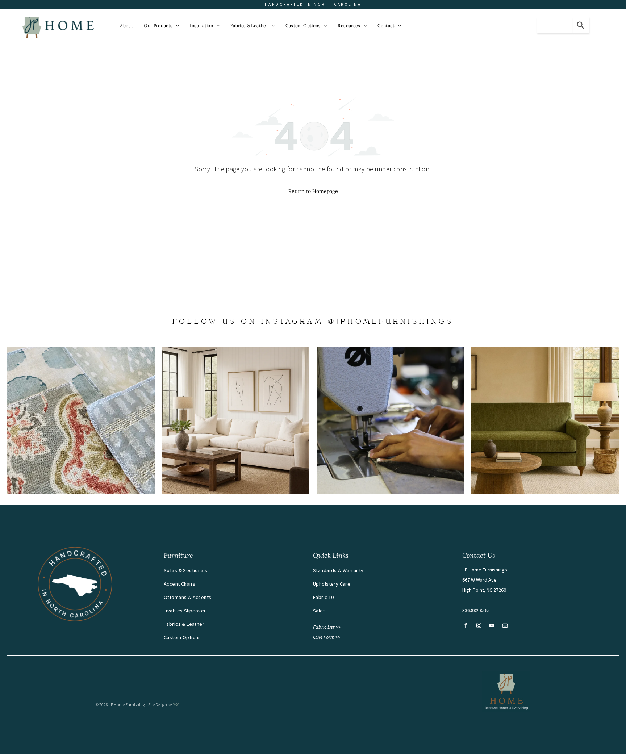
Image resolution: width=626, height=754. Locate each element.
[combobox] (555, 25)
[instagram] (479, 626)
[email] (505, 626)
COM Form (323, 637)
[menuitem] (126, 25)
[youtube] (492, 626)
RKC (175, 704)
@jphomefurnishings (391, 322)
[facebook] (466, 626)
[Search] (581, 25)
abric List (325, 627)
